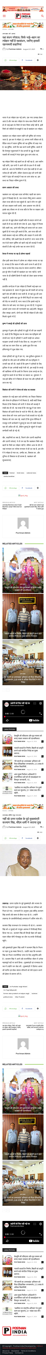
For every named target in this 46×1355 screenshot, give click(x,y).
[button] (4, 16)
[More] (37, 60)
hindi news (20, 473)
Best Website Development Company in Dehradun (22, 1347)
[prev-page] (4, 689)
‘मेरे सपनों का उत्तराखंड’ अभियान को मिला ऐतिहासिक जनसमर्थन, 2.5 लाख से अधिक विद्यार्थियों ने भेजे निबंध (23, 679)
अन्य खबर (11, 29)
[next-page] (7, 689)
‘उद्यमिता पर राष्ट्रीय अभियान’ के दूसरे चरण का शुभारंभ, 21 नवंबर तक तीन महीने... (28, 790)
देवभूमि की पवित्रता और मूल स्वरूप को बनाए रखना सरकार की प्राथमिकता (23, 588)
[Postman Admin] (4, 49)
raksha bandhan (8, 476)
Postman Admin (15, 49)
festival (12, 473)
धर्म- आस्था (12, 34)
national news (31, 473)
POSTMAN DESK (19, 741)
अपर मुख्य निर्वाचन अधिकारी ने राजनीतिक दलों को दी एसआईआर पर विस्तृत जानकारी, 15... (27, 777)
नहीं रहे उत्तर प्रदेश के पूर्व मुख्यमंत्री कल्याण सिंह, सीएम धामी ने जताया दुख (34, 507)
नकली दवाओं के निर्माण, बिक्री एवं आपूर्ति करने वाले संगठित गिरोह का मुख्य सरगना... (28, 751)
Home (4, 29)
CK (37, 1346)
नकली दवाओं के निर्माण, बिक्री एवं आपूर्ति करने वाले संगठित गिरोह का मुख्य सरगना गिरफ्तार (23, 634)
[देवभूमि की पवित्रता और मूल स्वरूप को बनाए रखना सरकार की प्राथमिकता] (23, 570)
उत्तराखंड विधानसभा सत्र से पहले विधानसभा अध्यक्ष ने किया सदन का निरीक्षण (12, 507)
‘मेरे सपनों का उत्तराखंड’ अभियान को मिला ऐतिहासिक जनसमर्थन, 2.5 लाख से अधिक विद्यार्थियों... (28, 764)
